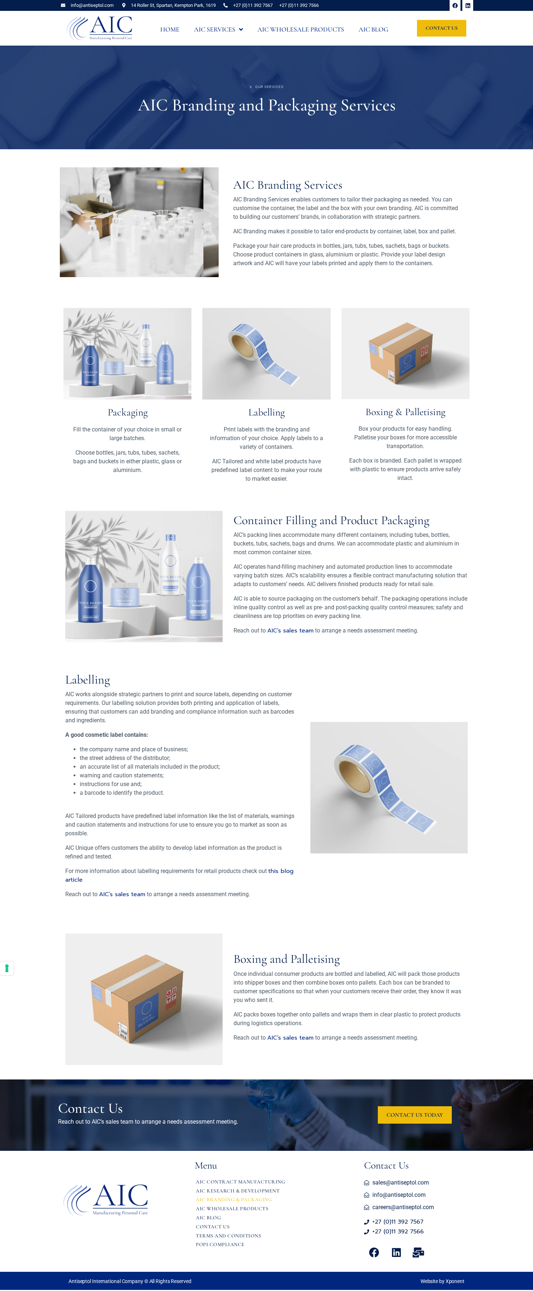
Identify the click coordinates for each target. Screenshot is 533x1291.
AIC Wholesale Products (232, 1209)
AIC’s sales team (290, 630)
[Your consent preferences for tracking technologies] (7, 968)
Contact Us (213, 1227)
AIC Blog (208, 1218)
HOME (169, 29)
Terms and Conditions (228, 1236)
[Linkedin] (467, 5)
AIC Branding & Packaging (234, 1199)
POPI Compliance (220, 1244)
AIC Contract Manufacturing (240, 1182)
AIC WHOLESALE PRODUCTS (300, 29)
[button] (130, 1281)
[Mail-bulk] (418, 1252)
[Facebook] (455, 5)
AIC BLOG (373, 29)
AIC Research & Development (238, 1191)
